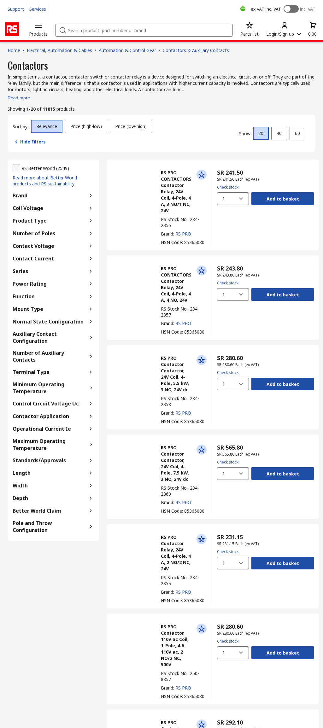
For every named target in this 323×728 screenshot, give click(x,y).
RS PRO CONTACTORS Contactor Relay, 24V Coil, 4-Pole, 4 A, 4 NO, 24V (176, 284)
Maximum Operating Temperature (39, 444)
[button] (38, 29)
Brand (20, 195)
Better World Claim (37, 510)
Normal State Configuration (48, 321)
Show (244, 134)
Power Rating (30, 283)
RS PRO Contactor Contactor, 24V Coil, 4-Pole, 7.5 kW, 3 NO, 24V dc (175, 463)
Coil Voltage (28, 208)
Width (20, 485)
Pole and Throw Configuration (32, 526)
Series (20, 271)
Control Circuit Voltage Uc (46, 403)
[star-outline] (202, 175)
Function (24, 296)
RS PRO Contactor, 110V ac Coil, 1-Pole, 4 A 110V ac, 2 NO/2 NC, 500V (175, 645)
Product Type (30, 220)
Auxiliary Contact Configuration (35, 337)
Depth (20, 498)
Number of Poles (34, 233)
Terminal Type (31, 372)
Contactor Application (41, 416)
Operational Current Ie (42, 428)
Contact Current (33, 258)
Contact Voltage (33, 245)
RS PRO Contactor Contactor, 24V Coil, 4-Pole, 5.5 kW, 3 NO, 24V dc (175, 374)
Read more (19, 97)
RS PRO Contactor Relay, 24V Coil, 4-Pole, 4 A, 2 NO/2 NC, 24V (176, 553)
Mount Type (28, 309)
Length (22, 472)
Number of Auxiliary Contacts (38, 356)
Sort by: (20, 127)
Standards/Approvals (39, 460)
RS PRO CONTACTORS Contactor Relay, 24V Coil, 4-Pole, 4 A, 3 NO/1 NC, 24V (176, 191)
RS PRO (183, 234)
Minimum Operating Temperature (38, 388)
